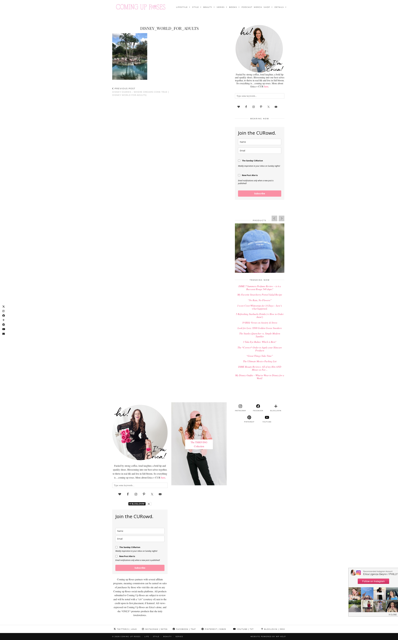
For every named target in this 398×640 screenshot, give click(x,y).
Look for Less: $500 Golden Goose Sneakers (260, 328)
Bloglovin (274, 629)
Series (221, 7)
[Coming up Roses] (141, 7)
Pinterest (215, 629)
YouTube (245, 629)
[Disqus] (169, 139)
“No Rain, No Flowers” (260, 300)
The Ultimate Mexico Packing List (259, 361)
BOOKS (233, 7)
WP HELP (281, 636)
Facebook (185, 629)
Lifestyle (182, 7)
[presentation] (274, 218)
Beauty (207, 7)
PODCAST (247, 7)
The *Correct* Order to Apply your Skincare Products (260, 349)
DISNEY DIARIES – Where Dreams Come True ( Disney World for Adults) (140, 91)
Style (195, 7)
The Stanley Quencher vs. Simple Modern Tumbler (259, 335)
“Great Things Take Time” (259, 355)
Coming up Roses (130, 636)
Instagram (156, 629)
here (266, 86)
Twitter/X (126, 629)
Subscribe (259, 193)
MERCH (258, 7)
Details (279, 7)
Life (146, 636)
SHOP (267, 7)
